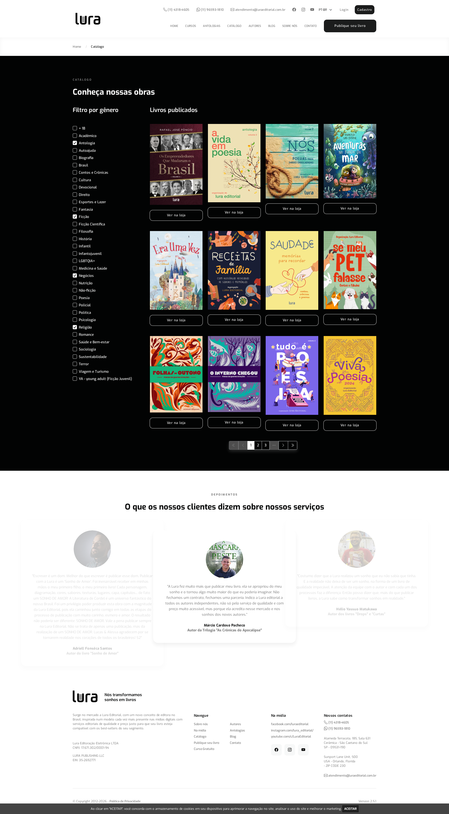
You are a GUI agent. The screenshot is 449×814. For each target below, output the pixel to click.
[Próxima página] (283, 445)
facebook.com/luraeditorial (289, 724)
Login (344, 10)
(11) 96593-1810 (212, 10)
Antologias (211, 26)
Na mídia (200, 730)
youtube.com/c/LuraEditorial (291, 736)
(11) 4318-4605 (178, 10)
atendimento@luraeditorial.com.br (260, 10)
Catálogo (234, 26)
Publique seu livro (350, 26)
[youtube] (312, 10)
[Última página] (292, 445)
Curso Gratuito (204, 749)
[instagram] (303, 10)
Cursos (190, 26)
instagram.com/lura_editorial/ (292, 730)
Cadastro (364, 10)
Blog (271, 26)
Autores (255, 26)
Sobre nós (289, 26)
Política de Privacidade (125, 801)
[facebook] (294, 10)
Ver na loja (176, 215)
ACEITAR (350, 809)
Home (174, 26)
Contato (310, 26)
